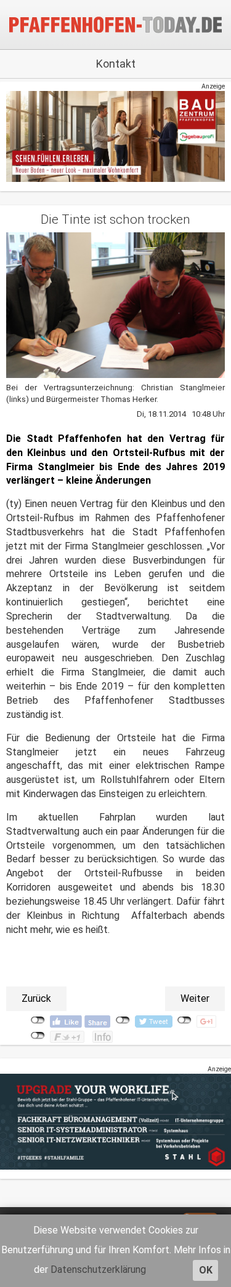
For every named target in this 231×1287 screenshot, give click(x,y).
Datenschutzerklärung (98, 1269)
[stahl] (115, 1121)
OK (206, 1270)
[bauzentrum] (115, 136)
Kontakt (116, 63)
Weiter (194, 998)
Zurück (36, 998)
